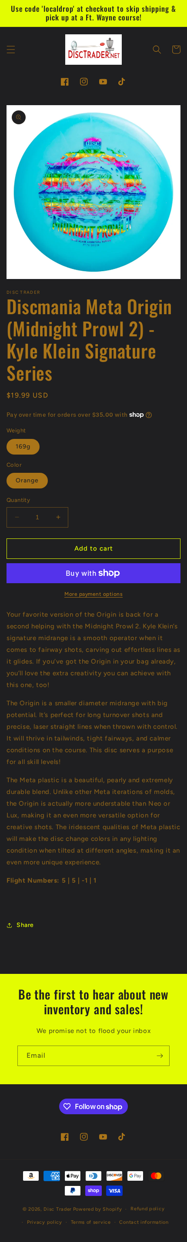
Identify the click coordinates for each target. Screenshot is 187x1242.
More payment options (93, 594)
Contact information (143, 1222)
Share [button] (25, 925)
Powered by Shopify (97, 1209)
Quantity (18, 500)
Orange (27, 480)
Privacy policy (44, 1222)
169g (23, 446)
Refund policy (147, 1209)
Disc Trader (57, 1209)
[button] (10, 49)
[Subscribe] (159, 1056)
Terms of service (91, 1222)
